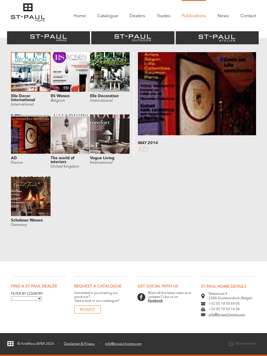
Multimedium (246, 343)
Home (80, 16)
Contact (248, 16)
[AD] (197, 134)
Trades (163, 16)
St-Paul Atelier (217, 37)
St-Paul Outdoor (132, 37)
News (223, 16)
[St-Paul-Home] (28, 12)
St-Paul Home (48, 37)
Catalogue (107, 16)
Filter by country (27, 294)
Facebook (155, 301)
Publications (194, 16)
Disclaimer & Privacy (79, 344)
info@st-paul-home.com (227, 314)
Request (87, 309)
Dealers (137, 16)
